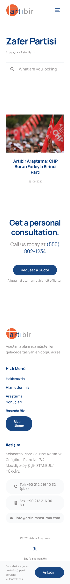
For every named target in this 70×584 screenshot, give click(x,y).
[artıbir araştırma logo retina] (20, 5)
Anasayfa (12, 52)
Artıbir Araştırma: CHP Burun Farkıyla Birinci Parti (35, 166)
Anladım (49, 572)
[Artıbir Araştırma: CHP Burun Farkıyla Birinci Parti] (35, 134)
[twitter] (35, 548)
